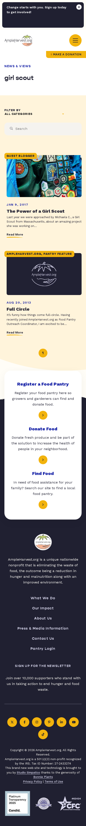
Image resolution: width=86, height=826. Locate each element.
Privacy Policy (32, 781)
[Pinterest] (49, 722)
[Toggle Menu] (75, 40)
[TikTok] (43, 734)
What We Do (43, 598)
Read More (15, 234)
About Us (43, 618)
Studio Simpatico (28, 772)
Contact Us (43, 638)
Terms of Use (54, 781)
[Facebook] (24, 722)
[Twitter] (12, 722)
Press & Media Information (43, 628)
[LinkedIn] (61, 722)
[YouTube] (74, 722)
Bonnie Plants (43, 777)
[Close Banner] (79, 7)
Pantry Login (42, 649)
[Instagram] (37, 722)
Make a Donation (67, 54)
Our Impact (43, 608)
